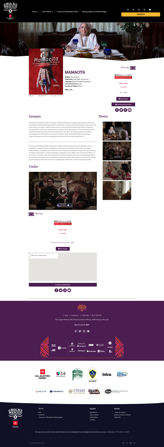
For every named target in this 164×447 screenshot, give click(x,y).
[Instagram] (144, 9)
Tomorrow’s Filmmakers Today (67, 12)
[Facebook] (117, 110)
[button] (63, 191)
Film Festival (46, 12)
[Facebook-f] (128, 9)
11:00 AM (123, 87)
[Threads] (139, 9)
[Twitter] (121, 110)
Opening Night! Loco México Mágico (94, 12)
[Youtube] (150, 9)
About (34, 12)
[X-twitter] (133, 9)
